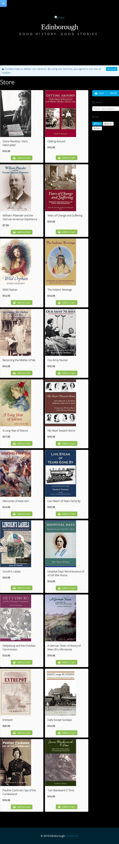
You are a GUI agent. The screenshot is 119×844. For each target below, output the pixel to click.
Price (97, 128)
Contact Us (72, 836)
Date (98, 123)
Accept (112, 69)
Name (109, 123)
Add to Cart (23, 158)
